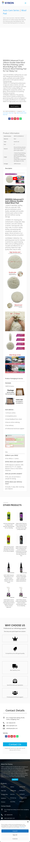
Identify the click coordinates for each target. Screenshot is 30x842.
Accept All (15, 831)
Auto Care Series (11, 10)
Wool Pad (17, 18)
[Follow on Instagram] (12, 119)
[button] (28, 821)
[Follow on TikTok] (18, 119)
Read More (15, 779)
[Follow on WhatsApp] (20, 119)
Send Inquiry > (15, 106)
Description (8, 168)
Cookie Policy (22, 827)
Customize (15, 838)
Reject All (15, 835)
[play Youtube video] (15, 178)
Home (4, 18)
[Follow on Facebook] (9, 119)
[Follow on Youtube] (15, 119)
